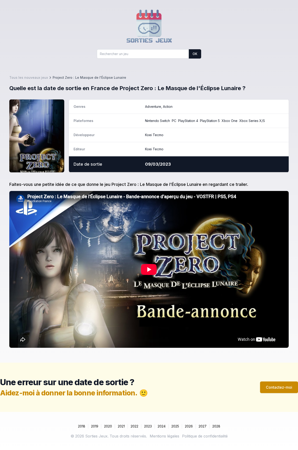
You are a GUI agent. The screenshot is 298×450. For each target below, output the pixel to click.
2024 (162, 426)
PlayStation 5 (210, 121)
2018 (81, 426)
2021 (121, 426)
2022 (134, 426)
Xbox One (229, 121)
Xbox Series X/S (252, 121)
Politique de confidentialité (205, 436)
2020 (108, 426)
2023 (148, 426)
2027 (203, 426)
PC (174, 121)
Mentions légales (164, 436)
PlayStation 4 (188, 121)
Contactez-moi (279, 387)
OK (195, 54)
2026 (189, 426)
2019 (94, 426)
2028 (216, 426)
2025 (175, 426)
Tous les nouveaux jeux (28, 77)
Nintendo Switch (157, 121)
